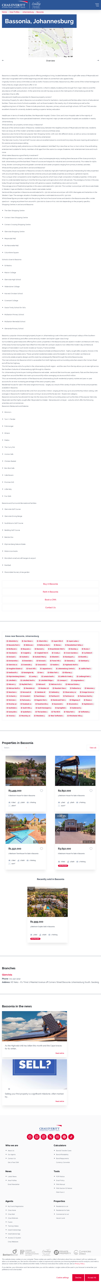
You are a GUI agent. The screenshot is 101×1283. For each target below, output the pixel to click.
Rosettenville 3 (42, 704)
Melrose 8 (41, 684)
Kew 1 (41, 672)
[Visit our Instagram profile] (44, 1137)
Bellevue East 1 (44, 645)
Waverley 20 (25, 716)
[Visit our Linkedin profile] (37, 1137)
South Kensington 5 (44, 708)
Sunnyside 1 (12, 712)
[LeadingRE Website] (46, 1252)
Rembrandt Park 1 (59, 700)
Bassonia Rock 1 (14, 645)
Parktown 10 (69, 696)
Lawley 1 (34, 676)
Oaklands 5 (55, 692)
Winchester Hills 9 (75, 716)
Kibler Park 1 (54, 672)
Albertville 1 (43, 641)
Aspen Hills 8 (58, 641)
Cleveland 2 (12, 653)
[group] (26, 771)
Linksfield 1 (12, 680)
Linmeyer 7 (63, 680)
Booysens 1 (27, 649)
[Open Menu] (97, 5)
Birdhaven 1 (12, 649)
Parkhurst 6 (55, 696)
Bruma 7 (87, 649)
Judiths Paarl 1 (86, 668)
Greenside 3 (27, 665)
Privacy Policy (80, 1264)
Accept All (92, 1278)
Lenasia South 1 (48, 676)
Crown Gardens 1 (72, 653)
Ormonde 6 (26, 696)
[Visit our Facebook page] (30, 1137)
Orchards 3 (12, 696)
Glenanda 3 (71, 661)
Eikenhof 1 (55, 657)
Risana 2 (89, 700)
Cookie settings (62, 1278)
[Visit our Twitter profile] (50, 1137)
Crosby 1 (57, 653)
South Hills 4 (27, 708)
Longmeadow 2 (78, 680)
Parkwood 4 (26, 700)
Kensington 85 (28, 672)
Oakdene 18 (41, 692)
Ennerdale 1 (28, 661)
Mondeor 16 (44, 688)
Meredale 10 (30, 688)
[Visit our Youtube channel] (57, 1137)
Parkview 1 (12, 700)
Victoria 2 (11, 716)
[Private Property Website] (62, 1252)
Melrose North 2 (14, 688)
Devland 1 (12, 657)
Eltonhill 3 (83, 657)
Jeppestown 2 (47, 668)
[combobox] (15, 747)
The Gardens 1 (42, 712)
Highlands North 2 (71, 665)
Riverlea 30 (12, 704)
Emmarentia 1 (13, 661)
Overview (50, 61)
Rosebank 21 (26, 704)
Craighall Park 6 (42, 653)
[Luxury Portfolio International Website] (29, 1252)
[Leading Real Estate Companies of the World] (36, 4)
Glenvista (7, 974)
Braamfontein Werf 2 (57, 649)
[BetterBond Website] (10, 1252)
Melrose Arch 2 (56, 684)
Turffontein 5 (85, 712)
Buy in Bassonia (50, 584)
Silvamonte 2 (73, 704)
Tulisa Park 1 (70, 712)
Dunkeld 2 (25, 657)
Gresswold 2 (42, 665)
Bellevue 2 (29, 645)
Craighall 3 (27, 653)
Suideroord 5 (76, 708)
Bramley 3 (74, 649)
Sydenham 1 (27, 712)
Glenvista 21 (12, 665)
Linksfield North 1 (28, 680)
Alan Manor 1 (28, 641)
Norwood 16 (26, 692)
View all (93, 748)
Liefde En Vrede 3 (66, 676)
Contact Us (50, 607)
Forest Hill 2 (56, 661)
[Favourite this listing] (41, 790)
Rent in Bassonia (50, 592)
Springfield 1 (61, 708)
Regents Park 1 (41, 700)
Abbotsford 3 (13, 641)
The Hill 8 (56, 712)
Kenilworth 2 (12, 672)
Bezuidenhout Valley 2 (75, 645)
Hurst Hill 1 (32, 668)
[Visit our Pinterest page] (64, 1137)
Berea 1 (58, 645)
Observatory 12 (70, 692)
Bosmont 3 (40, 649)
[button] (8, 773)
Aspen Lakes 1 (74, 641)
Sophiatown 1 (88, 704)
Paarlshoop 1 (40, 696)
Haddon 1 (55, 665)
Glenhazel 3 (85, 661)
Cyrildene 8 (88, 653)
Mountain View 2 (60, 688)
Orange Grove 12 (88, 692)
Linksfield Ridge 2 (47, 680)
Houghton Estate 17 (15, 668)
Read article (60, 1053)
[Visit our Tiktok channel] (71, 1137)
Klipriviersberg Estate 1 (16, 676)
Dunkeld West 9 (40, 657)
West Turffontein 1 (56, 716)
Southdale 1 (12, 708)
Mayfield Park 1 (26, 684)
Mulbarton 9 (76, 688)
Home (4, 12)
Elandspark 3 (69, 657)
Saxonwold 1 (58, 704)
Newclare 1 (12, 692)
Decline (78, 1278)
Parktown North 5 (86, 696)
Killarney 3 (68, 672)
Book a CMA (50, 600)
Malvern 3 (12, 684)
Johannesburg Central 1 (66, 668)
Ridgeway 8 (76, 700)
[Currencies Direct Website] (82, 1252)
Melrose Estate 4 (73, 684)
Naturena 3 (90, 688)
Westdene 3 (40, 716)
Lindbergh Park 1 (85, 676)
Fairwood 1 (42, 661)
